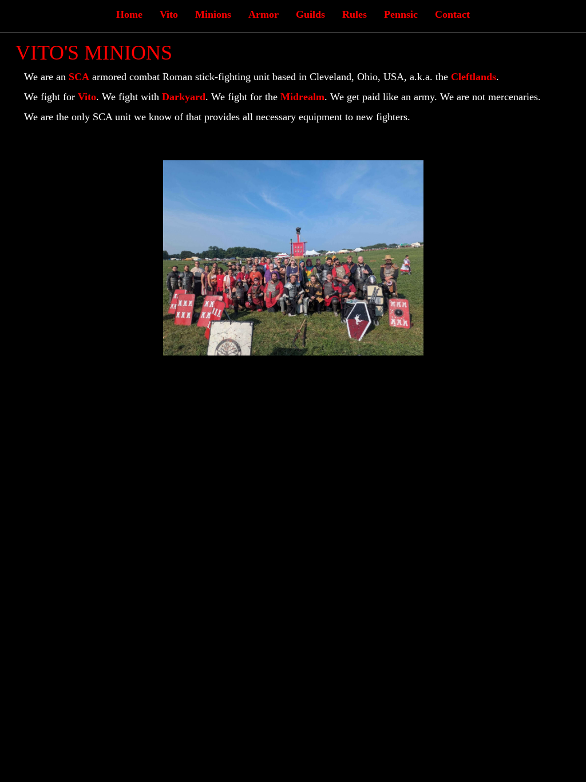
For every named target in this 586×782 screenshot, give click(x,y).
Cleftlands (473, 76)
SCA (79, 76)
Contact (452, 14)
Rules (354, 14)
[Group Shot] (293, 256)
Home (129, 14)
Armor (263, 14)
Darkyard (183, 96)
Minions (213, 14)
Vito (169, 14)
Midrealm (302, 96)
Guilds (310, 14)
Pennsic (401, 14)
